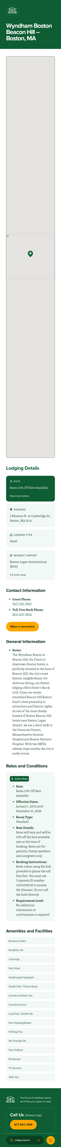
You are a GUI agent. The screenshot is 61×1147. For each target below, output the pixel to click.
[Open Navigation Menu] (50, 1140)
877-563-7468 (23, 1125)
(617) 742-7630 (22, 603)
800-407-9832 (22, 614)
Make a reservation (22, 627)
